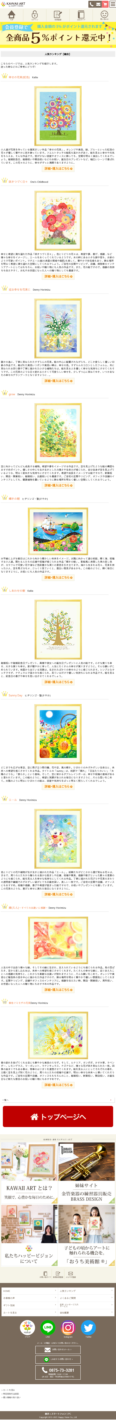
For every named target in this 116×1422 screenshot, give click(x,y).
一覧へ (5, 1099)
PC (69, 1413)
